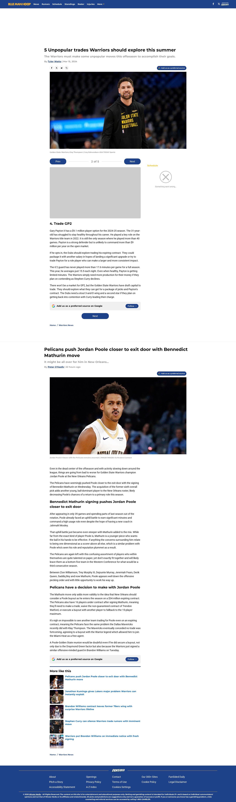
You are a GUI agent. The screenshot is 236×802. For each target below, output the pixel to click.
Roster (81, 4)
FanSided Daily (177, 776)
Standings (70, 4)
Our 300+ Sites (150, 776)
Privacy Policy (93, 781)
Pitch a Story (56, 781)
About (52, 776)
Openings (91, 776)
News (36, 4)
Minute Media (35, 794)
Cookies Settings (121, 787)
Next (132, 161)
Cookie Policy (149, 781)
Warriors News (66, 325)
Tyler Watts (54, 61)
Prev (58, 161)
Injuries (91, 4)
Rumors (46, 4)
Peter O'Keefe (56, 367)
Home (53, 325)
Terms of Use (119, 781)
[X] (219, 4)
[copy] (66, 68)
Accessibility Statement (62, 787)
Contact (116, 776)
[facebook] (213, 4)
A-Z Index (91, 787)
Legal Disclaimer (178, 781)
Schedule (57, 4)
